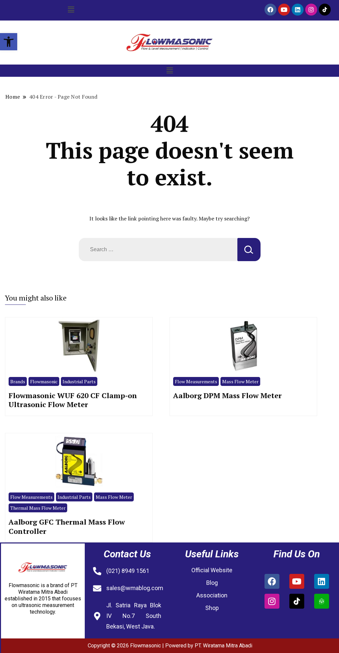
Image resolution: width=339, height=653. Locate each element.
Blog (212, 582)
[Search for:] (158, 249)
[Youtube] (284, 10)
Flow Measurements (196, 381)
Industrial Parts (79, 381)
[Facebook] (270, 10)
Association (211, 595)
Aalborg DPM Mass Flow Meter (227, 395)
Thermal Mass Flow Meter (38, 508)
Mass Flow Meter (240, 381)
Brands (17, 381)
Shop (212, 607)
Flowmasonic (44, 381)
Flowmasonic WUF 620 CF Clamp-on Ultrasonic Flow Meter (73, 400)
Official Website (211, 570)
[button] (8, 41)
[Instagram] (311, 10)
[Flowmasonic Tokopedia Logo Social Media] (321, 601)
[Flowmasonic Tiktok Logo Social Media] (325, 10)
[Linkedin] (298, 10)
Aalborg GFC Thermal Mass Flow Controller (67, 526)
